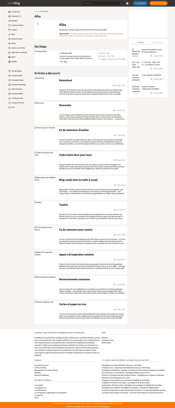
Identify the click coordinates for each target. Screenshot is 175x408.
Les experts (38, 395)
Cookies (88, 403)
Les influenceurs (40, 390)
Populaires (158, 42)
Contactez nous (107, 340)
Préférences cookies (115, 403)
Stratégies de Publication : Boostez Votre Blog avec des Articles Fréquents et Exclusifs (133, 370)
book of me (88, 34)
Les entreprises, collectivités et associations (50, 393)
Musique (14, 21)
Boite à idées (106, 343)
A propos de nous (17, 103)
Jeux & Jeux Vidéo (18, 48)
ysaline (104, 36)
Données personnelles (99, 403)
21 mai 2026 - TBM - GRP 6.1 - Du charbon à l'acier (151, 63)
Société (14, 61)
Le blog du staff (17, 98)
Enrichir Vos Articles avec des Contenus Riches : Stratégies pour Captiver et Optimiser (133, 375)
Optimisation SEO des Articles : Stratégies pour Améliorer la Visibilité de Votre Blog (132, 385)
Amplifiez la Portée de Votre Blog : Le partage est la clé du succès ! (126, 383)
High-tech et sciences (19, 52)
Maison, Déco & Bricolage (116, 59)
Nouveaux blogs (17, 80)
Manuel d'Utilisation (41, 375)
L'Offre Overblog (40, 368)
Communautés (16, 75)
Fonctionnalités (17, 94)
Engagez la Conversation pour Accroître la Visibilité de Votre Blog (125, 380)
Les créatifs (38, 385)
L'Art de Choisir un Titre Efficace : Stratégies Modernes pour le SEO (126, 373)
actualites (73, 34)
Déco (13, 34)
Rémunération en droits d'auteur (46, 370)
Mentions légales (58, 403)
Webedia (37, 373)
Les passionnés (40, 388)
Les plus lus (15, 12)
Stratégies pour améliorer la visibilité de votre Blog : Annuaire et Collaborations (130, 388)
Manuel (104, 338)
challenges (102, 34)
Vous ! (36, 398)
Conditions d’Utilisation (73, 403)
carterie (95, 34)
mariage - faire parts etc (76, 36)
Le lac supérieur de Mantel (151, 75)
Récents (141, 42)
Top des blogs (16, 71)
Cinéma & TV (16, 16)
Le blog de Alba (66, 53)
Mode (13, 43)
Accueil (36, 11)
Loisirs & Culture (17, 25)
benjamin (81, 34)
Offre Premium (16, 89)
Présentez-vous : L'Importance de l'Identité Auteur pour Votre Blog (126, 368)
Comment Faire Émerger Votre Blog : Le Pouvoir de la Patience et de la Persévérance (132, 393)
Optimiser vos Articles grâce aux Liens (116, 378)
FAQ (13, 107)
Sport (13, 57)
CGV (83, 403)
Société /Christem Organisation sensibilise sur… (150, 88)
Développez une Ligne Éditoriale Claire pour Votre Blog (121, 365)
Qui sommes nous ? (41, 365)
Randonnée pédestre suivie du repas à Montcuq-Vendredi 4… (152, 50)
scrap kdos (98, 36)
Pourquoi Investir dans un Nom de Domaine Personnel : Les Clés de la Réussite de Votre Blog (135, 390)
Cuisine (14, 30)
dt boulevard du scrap (114, 34)
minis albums (89, 36)
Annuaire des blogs (18, 85)
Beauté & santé (17, 39)
